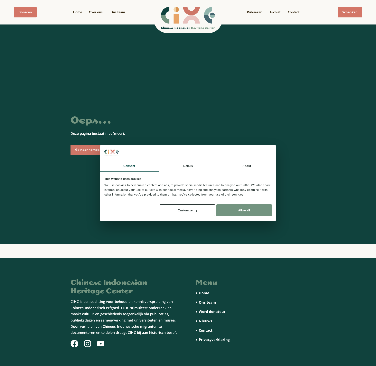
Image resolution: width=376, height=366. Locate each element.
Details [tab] (188, 166)
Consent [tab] (129, 166)
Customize (185, 210)
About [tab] (246, 166)
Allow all (244, 210)
